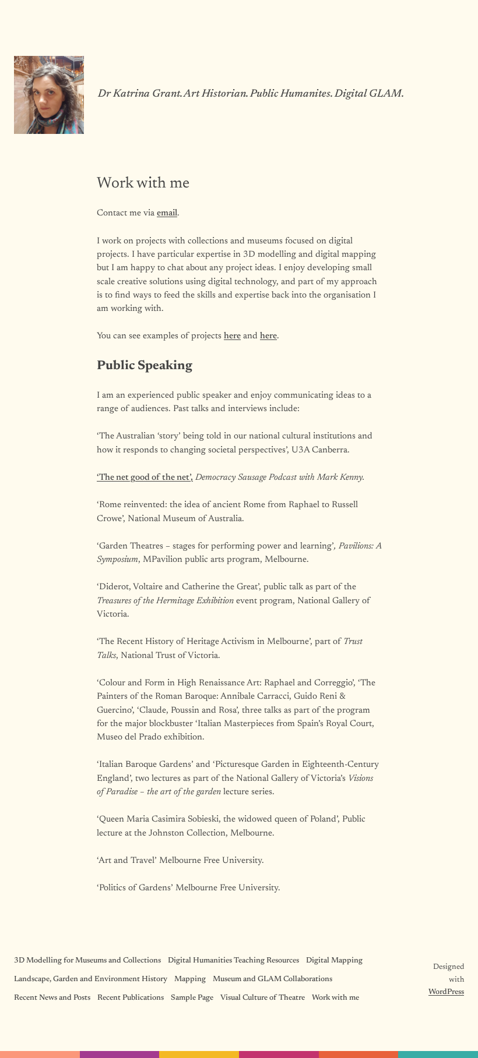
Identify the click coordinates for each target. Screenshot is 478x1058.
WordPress (446, 992)
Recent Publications (130, 998)
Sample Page (192, 998)
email (167, 213)
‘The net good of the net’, (145, 477)
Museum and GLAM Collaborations (272, 979)
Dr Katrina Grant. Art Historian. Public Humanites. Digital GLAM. (251, 94)
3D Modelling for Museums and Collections (87, 961)
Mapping (190, 979)
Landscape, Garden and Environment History (90, 979)
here (232, 336)
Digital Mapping (334, 961)
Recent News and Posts (52, 998)
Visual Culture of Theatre (262, 998)
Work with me (335, 998)
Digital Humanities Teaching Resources (233, 961)
